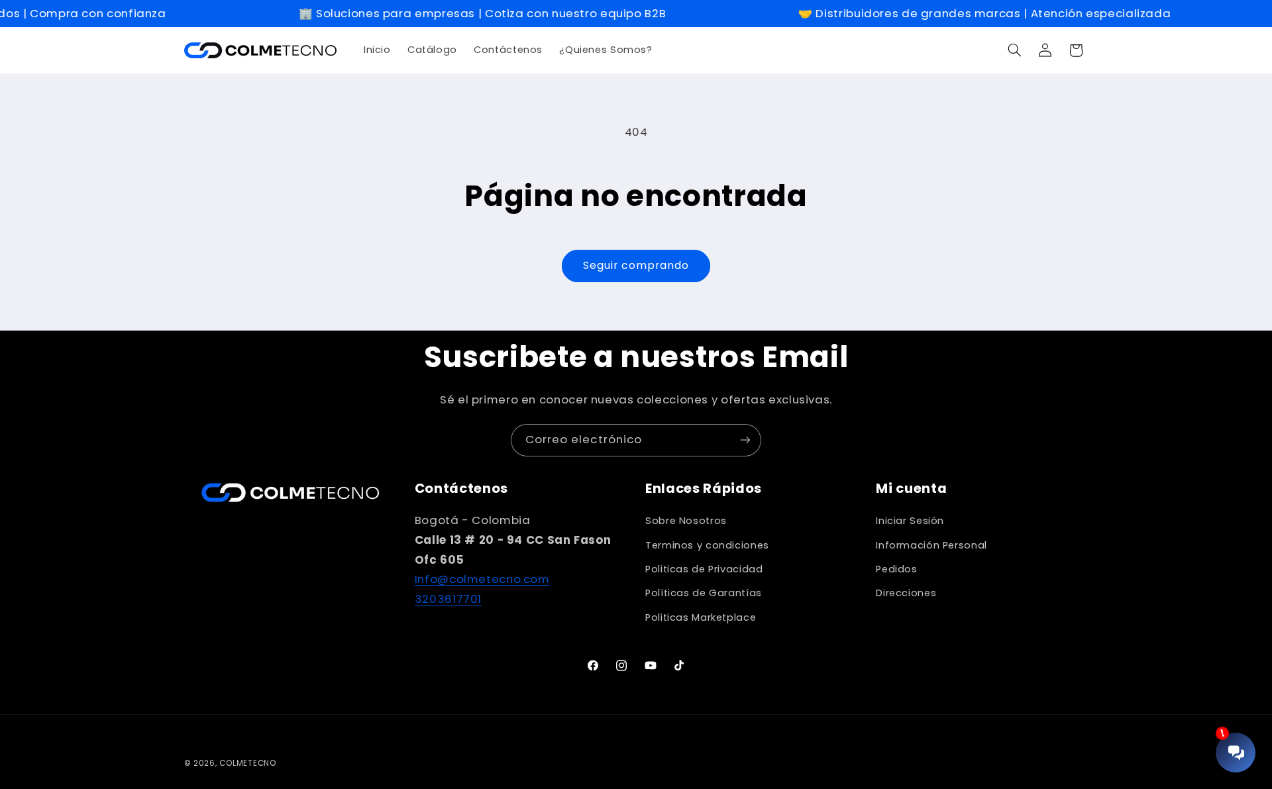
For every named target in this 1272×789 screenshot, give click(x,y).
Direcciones (906, 593)
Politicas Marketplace (700, 617)
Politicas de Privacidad (704, 569)
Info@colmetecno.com (482, 579)
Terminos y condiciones (707, 545)
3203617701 (448, 599)
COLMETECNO (247, 763)
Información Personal (931, 545)
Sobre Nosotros (686, 520)
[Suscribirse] (745, 440)
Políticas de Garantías (703, 593)
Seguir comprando (636, 265)
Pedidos (896, 569)
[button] (1014, 50)
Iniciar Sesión (910, 520)
